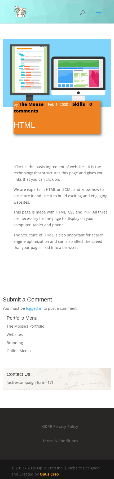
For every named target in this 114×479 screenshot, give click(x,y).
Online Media (19, 350)
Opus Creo (49, 474)
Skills (78, 104)
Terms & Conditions (60, 440)
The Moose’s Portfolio (25, 326)
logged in (34, 308)
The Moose (31, 104)
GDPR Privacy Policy (60, 426)
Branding (15, 342)
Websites (15, 334)
